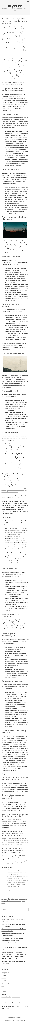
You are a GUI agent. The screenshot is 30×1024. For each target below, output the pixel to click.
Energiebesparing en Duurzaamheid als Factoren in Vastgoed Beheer (17, 872)
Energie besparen (11, 890)
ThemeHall (22, 1020)
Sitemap (4, 994)
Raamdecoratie (6, 983)
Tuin (3, 986)
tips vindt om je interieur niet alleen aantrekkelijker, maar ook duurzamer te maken (14, 490)
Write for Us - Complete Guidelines (11, 997)
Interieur (4, 975)
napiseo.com (5, 1008)
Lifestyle (4, 980)
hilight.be (15, 5)
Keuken (4, 978)
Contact (4, 992)
